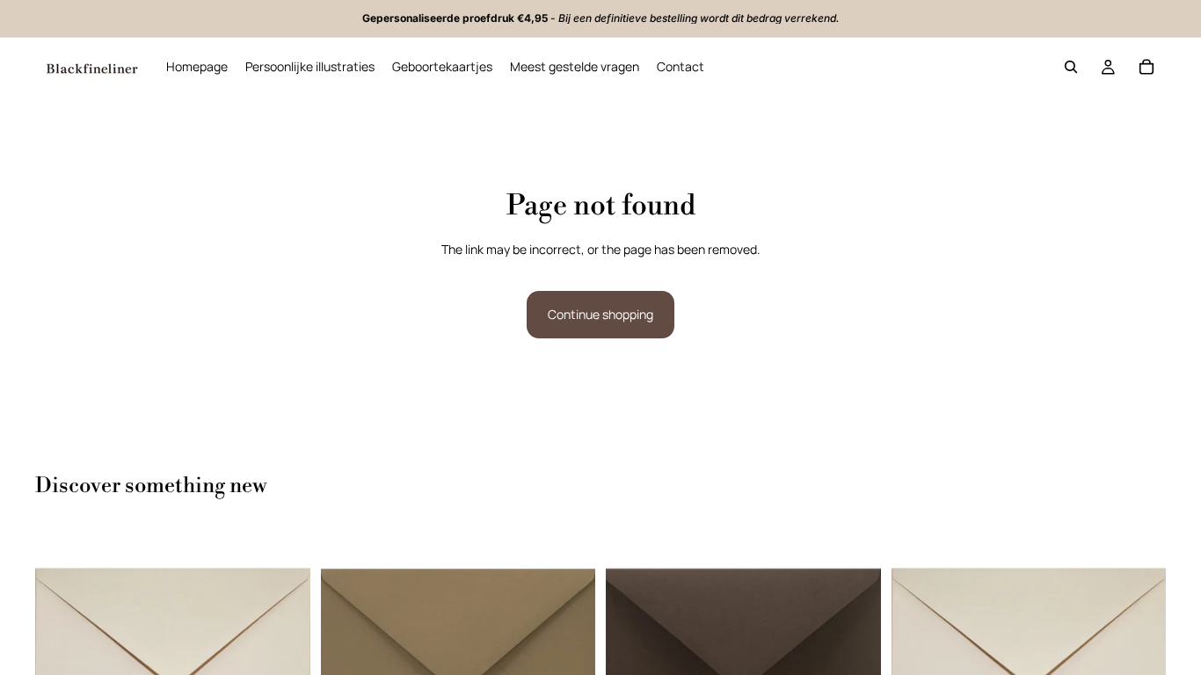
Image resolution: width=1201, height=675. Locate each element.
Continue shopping (600, 314)
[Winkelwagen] (1146, 66)
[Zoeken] (1071, 66)
